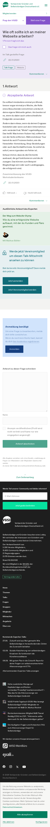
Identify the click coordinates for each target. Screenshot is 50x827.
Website (20, 67)
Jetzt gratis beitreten (25, 505)
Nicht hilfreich (35, 192)
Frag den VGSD (10, 20)
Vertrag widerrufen (12, 577)
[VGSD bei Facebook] (3, 767)
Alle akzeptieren (25, 814)
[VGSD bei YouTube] (24, 767)
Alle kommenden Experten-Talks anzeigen (21, 671)
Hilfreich (12, 192)
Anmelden (14, 349)
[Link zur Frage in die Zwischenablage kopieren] (5, 60)
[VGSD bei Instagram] (11, 767)
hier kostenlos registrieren (26, 341)
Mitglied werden (9, 13)
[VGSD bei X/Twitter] (17, 768)
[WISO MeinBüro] (15, 746)
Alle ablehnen (8, 822)
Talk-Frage (8, 67)
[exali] (8, 756)
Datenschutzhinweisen (12, 807)
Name (5, 415)
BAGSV (26, 564)
